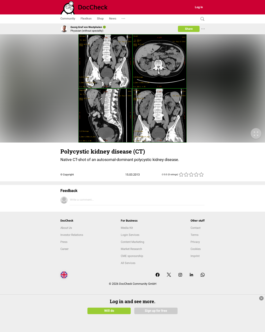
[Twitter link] (169, 275)
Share (189, 28)
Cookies (196, 249)
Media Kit (127, 228)
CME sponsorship (132, 256)
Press (63, 242)
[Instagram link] (180, 275)
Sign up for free (156, 311)
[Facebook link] (158, 275)
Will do (109, 311)
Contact (195, 228)
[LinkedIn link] (191, 275)
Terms (194, 235)
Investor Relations (71, 235)
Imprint (195, 256)
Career (64, 249)
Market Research (131, 249)
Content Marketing (132, 242)
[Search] (201, 19)
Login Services (130, 235)
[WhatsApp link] (203, 275)
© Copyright (67, 174)
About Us (66, 228)
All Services (128, 263)
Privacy (195, 242)
